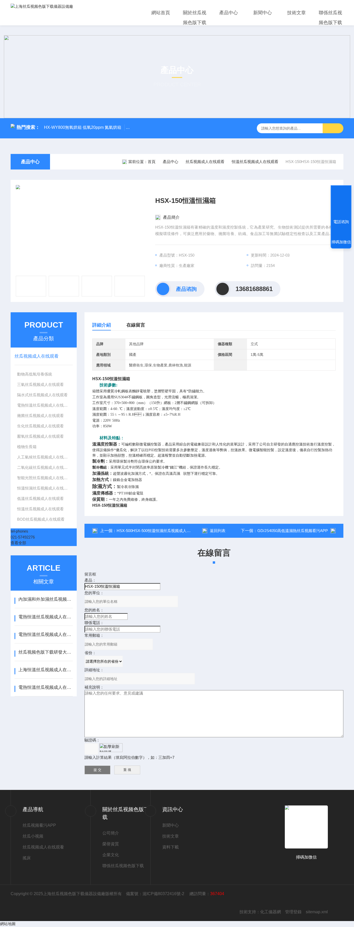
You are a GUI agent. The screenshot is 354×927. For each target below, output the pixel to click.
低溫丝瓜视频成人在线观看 (40, 498)
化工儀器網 (270, 912)
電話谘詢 (341, 222)
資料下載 (170, 847)
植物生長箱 (27, 446)
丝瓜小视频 (33, 836)
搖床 (27, 858)
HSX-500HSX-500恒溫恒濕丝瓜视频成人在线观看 (159, 530)
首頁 (151, 161)
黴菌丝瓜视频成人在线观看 (40, 415)
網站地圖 (8, 924)
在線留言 (135, 325)
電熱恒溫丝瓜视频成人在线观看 (44, 405)
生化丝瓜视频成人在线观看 (40, 426)
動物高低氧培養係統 (34, 374)
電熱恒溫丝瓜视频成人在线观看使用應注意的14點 (45, 616)
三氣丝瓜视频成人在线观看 (40, 384)
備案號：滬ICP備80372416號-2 (155, 893)
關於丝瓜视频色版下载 (194, 17)
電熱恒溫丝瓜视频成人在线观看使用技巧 (45, 634)
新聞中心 (262, 12)
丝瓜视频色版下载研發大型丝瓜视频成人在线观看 (45, 652)
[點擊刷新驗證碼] (111, 747)
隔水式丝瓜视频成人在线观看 (42, 395)
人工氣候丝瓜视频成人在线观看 (44, 457)
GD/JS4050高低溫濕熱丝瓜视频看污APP (292, 530)
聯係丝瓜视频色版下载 (330, 17)
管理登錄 (293, 912)
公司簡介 (110, 833)
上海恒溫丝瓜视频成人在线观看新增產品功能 (45, 669)
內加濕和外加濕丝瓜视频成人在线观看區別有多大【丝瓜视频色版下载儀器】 (45, 599)
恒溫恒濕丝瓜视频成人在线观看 (44, 488)
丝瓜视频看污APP (39, 825)
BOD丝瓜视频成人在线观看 (41, 519)
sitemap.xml (317, 912)
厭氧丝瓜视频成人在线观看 (40, 436)
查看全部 (18, 543)
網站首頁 (160, 12)
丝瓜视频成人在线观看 (205, 161)
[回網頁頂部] (341, 202)
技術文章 (296, 12)
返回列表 (217, 530)
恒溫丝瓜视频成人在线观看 (255, 161)
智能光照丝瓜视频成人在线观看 (44, 478)
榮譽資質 (110, 844)
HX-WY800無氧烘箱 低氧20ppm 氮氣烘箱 (82, 127)
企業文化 (110, 855)
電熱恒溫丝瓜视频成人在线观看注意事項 (45, 687)
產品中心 (228, 12)
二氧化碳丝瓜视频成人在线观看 (44, 467)
